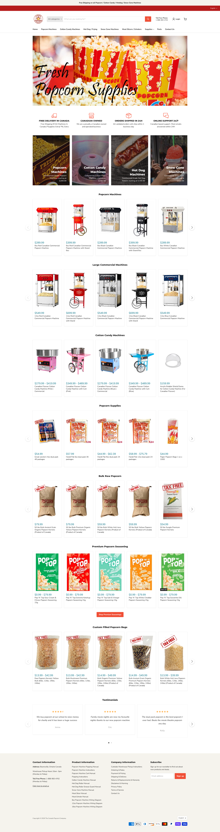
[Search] (148, 19)
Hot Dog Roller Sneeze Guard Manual (86, 787)
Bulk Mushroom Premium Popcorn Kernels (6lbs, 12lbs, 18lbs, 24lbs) (78, 680)
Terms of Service (117, 790)
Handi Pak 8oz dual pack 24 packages (108, 458)
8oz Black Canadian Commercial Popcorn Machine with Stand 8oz (141, 248)
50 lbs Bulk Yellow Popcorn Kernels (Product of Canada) (140, 528)
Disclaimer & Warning (119, 783)
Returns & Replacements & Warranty (125, 780)
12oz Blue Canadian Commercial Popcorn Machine (172, 317)
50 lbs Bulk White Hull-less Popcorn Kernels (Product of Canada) (109, 529)
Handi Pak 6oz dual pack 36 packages (77, 458)
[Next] (192, 227)
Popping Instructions (80, 777)
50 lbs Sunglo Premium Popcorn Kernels (170, 528)
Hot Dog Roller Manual (80, 783)
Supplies (149, 29)
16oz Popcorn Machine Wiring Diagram (87, 806)
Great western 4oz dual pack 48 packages (46, 458)
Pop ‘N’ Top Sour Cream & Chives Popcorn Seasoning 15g (45, 600)
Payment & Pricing (118, 773)
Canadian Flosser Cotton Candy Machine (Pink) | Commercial (45, 389)
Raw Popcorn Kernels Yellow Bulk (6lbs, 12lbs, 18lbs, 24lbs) (47, 680)
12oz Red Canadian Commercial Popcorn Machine (47, 317)
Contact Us (169, 29)
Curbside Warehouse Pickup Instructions (126, 767)
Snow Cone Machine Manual (83, 790)
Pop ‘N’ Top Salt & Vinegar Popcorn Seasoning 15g (108, 598)
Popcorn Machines (49, 29)
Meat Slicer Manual (79, 793)
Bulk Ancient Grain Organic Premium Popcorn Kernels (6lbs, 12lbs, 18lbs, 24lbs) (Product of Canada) (140, 682)
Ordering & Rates (117, 770)
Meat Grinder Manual (80, 797)
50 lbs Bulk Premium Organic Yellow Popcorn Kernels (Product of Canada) (78, 529)
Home (35, 29)
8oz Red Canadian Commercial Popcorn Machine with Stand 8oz (78, 248)
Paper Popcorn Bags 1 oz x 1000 (171, 458)
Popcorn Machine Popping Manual (85, 767)
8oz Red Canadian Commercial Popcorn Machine (47, 246)
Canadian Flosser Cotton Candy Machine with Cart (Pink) (76, 389)
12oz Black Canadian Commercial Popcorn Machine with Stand (141, 318)
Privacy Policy (116, 787)
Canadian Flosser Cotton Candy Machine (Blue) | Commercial (107, 389)
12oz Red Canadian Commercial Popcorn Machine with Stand (78, 318)
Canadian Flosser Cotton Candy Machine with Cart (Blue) (139, 389)
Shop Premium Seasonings (110, 614)
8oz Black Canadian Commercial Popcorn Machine (109, 246)
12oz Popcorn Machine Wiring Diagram (87, 803)
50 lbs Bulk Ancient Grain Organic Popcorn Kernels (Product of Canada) (45, 529)
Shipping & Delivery (118, 777)
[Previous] (28, 227)
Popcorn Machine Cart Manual (83, 773)
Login (178, 19)
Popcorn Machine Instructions (83, 770)
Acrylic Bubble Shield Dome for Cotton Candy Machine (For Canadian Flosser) (172, 389)
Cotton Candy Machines (70, 29)
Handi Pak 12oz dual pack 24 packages (141, 458)
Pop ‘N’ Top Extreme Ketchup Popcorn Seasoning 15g (78, 598)
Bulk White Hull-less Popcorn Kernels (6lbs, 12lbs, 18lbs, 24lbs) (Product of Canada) (172, 680)
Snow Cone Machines (110, 29)
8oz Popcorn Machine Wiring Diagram (86, 800)
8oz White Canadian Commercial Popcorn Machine (172, 246)
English (212, 8)
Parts (159, 29)
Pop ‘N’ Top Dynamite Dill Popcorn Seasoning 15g (171, 598)
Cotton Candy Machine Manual (84, 780)
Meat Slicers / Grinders (132, 29)
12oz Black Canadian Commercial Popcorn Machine (109, 317)
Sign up (180, 776)
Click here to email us (41, 786)
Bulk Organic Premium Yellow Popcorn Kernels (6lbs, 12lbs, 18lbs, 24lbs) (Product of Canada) (109, 682)
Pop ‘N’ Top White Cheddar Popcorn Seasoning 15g (140, 598)
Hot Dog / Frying (90, 29)
